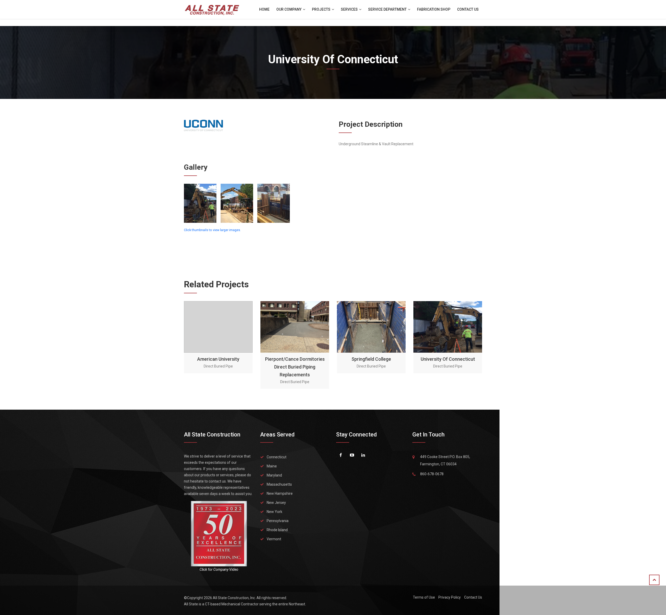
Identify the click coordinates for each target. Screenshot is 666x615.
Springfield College (371, 359)
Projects (321, 9)
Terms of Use (424, 597)
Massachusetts (279, 484)
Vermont (274, 539)
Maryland (274, 475)
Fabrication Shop (433, 9)
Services (349, 9)
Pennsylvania (278, 521)
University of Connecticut (448, 359)
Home (264, 9)
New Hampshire (280, 493)
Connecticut (276, 457)
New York (274, 512)
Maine (272, 466)
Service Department (387, 9)
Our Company (289, 9)
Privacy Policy (449, 597)
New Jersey (276, 502)
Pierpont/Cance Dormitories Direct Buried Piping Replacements (295, 366)
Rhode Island (277, 530)
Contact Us (468, 9)
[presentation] (188, 345)
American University (218, 359)
